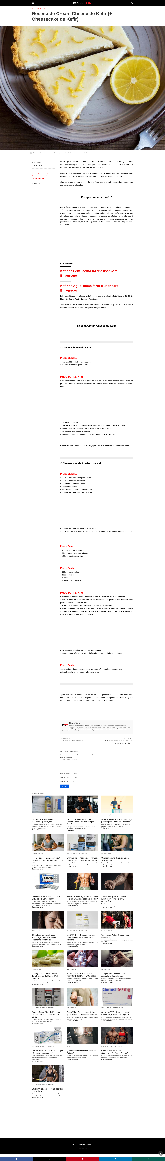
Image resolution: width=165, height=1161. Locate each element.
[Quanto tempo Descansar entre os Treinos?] (82, 1035)
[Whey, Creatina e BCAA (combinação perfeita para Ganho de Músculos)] (117, 804)
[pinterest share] (82, 1159)
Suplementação (106, 815)
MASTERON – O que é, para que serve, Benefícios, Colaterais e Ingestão (81, 937)
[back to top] (160, 1153)
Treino (69, 815)
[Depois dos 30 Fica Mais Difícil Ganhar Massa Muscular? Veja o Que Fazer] (82, 804)
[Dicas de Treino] (82, 3)
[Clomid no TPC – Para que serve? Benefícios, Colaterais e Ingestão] (117, 997)
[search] (132, 3)
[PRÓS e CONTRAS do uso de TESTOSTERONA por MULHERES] (82, 958)
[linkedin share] (115, 1159)
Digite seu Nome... (65, 773)
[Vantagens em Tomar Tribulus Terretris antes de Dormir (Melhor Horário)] (48, 958)
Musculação (36, 930)
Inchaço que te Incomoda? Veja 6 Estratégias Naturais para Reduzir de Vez (47, 860)
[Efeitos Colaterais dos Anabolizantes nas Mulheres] (48, 1073)
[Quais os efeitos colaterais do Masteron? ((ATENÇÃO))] (48, 804)
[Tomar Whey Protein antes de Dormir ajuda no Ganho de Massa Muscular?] (82, 997)
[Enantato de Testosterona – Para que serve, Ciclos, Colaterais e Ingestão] (82, 842)
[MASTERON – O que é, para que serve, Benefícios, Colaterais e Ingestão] (82, 920)
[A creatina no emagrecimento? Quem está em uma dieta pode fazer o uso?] (82, 881)
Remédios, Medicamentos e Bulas (43, 892)
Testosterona (106, 853)
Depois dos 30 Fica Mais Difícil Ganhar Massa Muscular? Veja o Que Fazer (80, 821)
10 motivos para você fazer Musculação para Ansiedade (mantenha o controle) (44, 937)
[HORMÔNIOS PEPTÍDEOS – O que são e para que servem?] (48, 1035)
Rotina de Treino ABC (108, 930)
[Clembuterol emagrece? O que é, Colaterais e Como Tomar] (48, 881)
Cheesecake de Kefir (38, 174)
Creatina (69, 892)
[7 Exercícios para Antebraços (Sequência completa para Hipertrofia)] (117, 881)
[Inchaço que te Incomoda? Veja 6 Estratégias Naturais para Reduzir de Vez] (48, 842)
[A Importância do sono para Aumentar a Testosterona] (117, 958)
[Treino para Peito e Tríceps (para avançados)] (117, 920)
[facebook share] (16, 1159)
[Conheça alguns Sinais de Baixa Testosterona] (117, 842)
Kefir (45, 176)
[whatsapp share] (148, 1159)
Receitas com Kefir (38, 8)
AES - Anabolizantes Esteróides (43, 815)
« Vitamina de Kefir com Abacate (72, 741)
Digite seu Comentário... (66, 757)
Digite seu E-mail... (65, 777)
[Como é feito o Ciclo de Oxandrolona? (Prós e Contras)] (117, 1035)
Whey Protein (71, 1007)
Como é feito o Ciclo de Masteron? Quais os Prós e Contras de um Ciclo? (46, 1014)
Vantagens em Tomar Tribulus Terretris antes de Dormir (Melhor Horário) (46, 976)
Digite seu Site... (64, 781)
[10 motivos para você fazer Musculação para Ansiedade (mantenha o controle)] (48, 920)
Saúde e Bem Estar (38, 853)
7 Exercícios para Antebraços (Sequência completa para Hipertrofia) (113, 898)
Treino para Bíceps (107, 892)
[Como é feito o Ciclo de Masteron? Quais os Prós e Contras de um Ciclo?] (48, 997)
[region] (96, 244)
